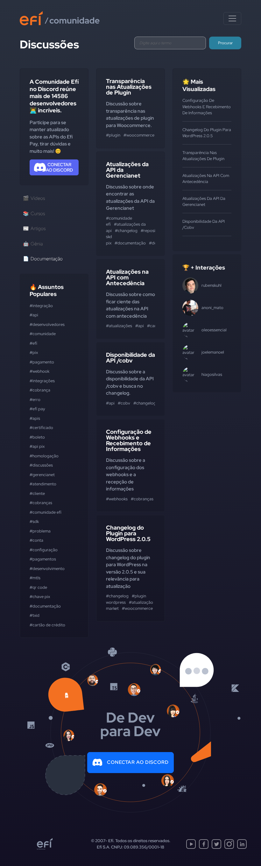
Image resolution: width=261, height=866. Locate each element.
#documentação (45, 606)
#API (34, 315)
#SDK (34, 521)
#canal (153, 325)
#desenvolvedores (47, 324)
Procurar (225, 43)
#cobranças (41, 502)
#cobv (124, 403)
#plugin (113, 135)
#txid (34, 615)
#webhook (39, 371)
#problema (40, 531)
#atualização (141, 602)
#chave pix (40, 596)
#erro (35, 399)
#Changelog (126, 230)
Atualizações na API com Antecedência (127, 277)
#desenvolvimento (47, 568)
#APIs (35, 418)
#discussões (41, 465)
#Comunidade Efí (45, 512)
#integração (41, 305)
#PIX (34, 352)
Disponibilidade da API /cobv (130, 357)
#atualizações (119, 325)
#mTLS (35, 578)
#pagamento (42, 362)
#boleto (37, 437)
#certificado (41, 427)
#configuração (44, 550)
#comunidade (43, 333)
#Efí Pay (37, 409)
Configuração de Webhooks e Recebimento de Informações (129, 440)
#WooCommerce (138, 135)
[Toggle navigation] (232, 18)
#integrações (42, 381)
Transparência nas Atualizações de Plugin (129, 86)
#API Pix (37, 446)
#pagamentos (43, 559)
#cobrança (40, 390)
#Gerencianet (42, 474)
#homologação (44, 456)
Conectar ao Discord (138, 762)
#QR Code (38, 587)
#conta (36, 540)
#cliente (37, 493)
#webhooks (117, 499)
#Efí (33, 343)
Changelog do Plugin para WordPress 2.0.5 (128, 533)
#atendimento (43, 484)
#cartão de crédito (47, 625)
